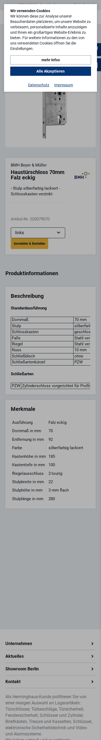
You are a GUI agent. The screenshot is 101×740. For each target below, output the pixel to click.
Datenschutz (38, 85)
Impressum (63, 85)
